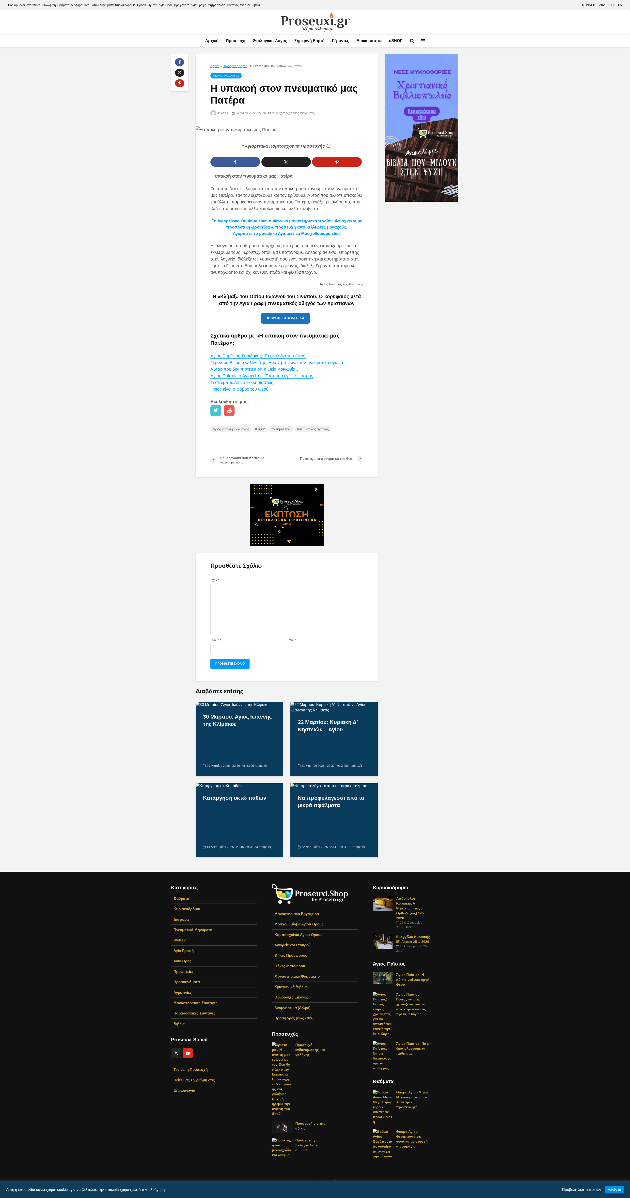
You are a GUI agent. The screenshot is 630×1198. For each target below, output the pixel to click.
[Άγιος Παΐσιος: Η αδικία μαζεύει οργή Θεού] (383, 978)
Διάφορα (76, 5)
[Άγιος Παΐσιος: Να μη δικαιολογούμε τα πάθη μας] (383, 1055)
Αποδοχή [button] (614, 1189)
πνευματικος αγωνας (313, 429)
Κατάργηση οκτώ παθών (234, 798)
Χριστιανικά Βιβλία (290, 987)
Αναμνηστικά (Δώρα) (292, 1008)
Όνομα (215, 640)
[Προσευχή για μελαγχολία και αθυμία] (282, 1147)
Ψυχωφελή (49, 5)
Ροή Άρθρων (16, 5)
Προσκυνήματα (147, 5)
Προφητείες (181, 5)
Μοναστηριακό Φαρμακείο (297, 976)
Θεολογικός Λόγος (270, 41)
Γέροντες (340, 41)
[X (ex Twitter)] (176, 1053)
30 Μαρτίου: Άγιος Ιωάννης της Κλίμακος (237, 720)
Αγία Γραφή (198, 5)
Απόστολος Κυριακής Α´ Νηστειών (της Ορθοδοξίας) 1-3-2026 (410, 908)
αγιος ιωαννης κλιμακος (231, 429)
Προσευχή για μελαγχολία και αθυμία (308, 1145)
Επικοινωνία (184, 1090)
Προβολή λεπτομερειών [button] (581, 1190)
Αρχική (212, 41)
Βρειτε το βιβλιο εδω (287, 318)
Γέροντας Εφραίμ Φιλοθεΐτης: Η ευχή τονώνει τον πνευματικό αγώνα (276, 362)
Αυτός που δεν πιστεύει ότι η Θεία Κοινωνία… (255, 369)
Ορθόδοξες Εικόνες (291, 997)
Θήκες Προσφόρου (290, 955)
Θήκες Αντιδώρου (289, 966)
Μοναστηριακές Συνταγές (195, 1003)
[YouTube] (188, 1053)
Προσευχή (235, 41)
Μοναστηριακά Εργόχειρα (296, 914)
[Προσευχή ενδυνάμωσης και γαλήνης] (282, 1079)
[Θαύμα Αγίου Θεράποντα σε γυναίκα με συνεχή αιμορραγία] (383, 1143)
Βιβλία (256, 5)
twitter (215, 410)
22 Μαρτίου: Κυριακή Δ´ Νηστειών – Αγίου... (328, 726)
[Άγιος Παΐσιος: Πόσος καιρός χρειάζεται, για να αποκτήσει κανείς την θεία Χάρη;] (383, 1013)
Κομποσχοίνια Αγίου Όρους (298, 935)
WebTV (245, 5)
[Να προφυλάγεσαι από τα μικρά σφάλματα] (328, 786)
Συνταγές (233, 5)
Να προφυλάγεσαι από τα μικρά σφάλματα (331, 801)
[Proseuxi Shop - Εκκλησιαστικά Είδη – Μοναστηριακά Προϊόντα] (310, 893)
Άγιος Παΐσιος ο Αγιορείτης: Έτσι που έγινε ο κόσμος (261, 375)
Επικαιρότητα (369, 41)
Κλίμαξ (260, 429)
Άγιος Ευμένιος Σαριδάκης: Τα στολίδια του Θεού (258, 355)
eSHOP (396, 41)
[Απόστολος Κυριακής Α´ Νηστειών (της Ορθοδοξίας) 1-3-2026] (383, 903)
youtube (229, 410)
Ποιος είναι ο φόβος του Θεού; (240, 389)
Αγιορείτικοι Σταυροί (292, 945)
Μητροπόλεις (216, 5)
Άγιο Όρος (166, 5)
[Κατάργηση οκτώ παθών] (219, 786)
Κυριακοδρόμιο (125, 5)
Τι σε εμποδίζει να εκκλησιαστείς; (242, 382)
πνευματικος (281, 429)
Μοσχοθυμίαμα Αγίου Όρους (299, 924)
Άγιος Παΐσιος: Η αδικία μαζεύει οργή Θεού (412, 979)
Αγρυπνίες (33, 5)
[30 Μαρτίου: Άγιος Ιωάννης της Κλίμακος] (233, 705)
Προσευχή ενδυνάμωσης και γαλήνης (310, 1050)
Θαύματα (63, 5)
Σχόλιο (214, 580)
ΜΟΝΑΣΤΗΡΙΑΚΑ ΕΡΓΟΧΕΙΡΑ (602, 5)
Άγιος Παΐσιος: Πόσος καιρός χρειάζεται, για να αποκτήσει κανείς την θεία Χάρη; (411, 1004)
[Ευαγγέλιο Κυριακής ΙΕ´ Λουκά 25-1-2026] (383, 941)
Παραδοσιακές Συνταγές (194, 1013)
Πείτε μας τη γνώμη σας (194, 1080)
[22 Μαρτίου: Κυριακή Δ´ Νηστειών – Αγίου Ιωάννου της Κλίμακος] (334, 707)
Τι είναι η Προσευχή (190, 1069)
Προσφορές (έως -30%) (294, 1018)
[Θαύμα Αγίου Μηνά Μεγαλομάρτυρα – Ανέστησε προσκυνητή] (383, 1106)
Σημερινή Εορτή (309, 41)
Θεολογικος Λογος (235, 66)
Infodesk (223, 113)
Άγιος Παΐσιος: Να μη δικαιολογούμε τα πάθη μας (414, 1048)
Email (291, 640)
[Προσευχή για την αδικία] (282, 1127)
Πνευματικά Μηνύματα (99, 5)
